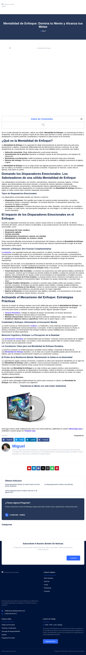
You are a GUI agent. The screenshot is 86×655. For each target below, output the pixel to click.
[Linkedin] (34, 468)
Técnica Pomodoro (12, 313)
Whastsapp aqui (75, 429)
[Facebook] (38, 468)
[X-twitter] (43, 468)
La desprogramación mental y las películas (58, 484)
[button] (81, 119)
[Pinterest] (57, 468)
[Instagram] (48, 468)
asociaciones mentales (14, 339)
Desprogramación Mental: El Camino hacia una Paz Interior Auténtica (22, 485)
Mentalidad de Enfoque (14, 352)
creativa (33, 326)
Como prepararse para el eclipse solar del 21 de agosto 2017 (21, 491)
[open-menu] (83, 7)
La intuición (6, 252)
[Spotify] (52, 468)
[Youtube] (29, 468)
